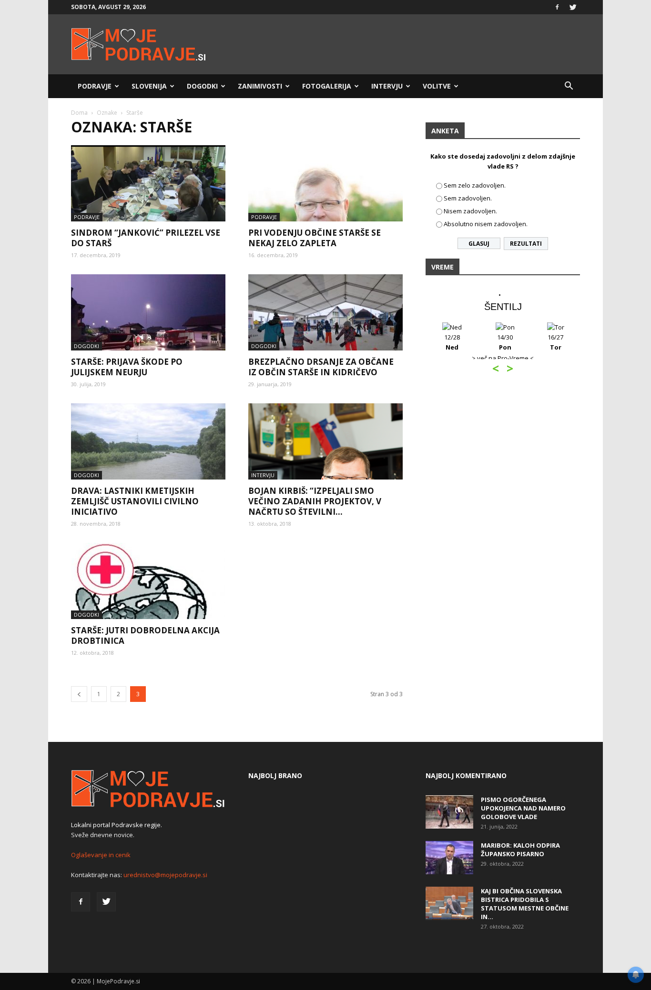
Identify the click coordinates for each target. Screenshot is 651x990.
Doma (79, 113)
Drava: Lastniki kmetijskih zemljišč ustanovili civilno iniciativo (135, 501)
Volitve (437, 85)
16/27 (555, 342)
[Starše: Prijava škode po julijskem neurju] (148, 312)
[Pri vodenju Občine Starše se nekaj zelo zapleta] (325, 183)
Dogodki (202, 85)
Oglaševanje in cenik (101, 854)
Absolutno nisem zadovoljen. (486, 224)
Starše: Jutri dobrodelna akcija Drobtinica (145, 635)
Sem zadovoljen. (468, 198)
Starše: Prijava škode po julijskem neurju (127, 367)
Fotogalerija (326, 85)
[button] (568, 86)
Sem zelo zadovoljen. (475, 185)
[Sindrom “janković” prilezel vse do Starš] (148, 183)
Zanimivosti (260, 85)
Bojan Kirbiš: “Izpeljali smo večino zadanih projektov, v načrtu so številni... (314, 501)
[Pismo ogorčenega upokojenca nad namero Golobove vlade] (449, 812)
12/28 (452, 342)
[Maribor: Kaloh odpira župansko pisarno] (449, 857)
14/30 (505, 342)
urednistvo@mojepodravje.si (165, 874)
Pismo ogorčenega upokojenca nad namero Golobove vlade (523, 808)
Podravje (95, 85)
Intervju (387, 85)
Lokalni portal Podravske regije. (116, 824)
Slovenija (149, 85)
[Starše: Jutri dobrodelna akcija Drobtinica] (148, 581)
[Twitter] (573, 7)
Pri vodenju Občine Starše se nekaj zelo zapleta (314, 238)
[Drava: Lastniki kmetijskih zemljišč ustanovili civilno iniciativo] (148, 441)
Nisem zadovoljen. (470, 211)
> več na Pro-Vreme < (503, 358)
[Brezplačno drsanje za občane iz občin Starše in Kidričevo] (325, 312)
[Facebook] (557, 7)
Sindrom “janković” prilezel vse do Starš (145, 238)
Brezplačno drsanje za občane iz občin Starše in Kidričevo (321, 367)
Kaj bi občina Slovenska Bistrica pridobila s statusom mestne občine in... (525, 904)
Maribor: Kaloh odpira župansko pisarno (520, 849)
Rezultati (526, 244)
